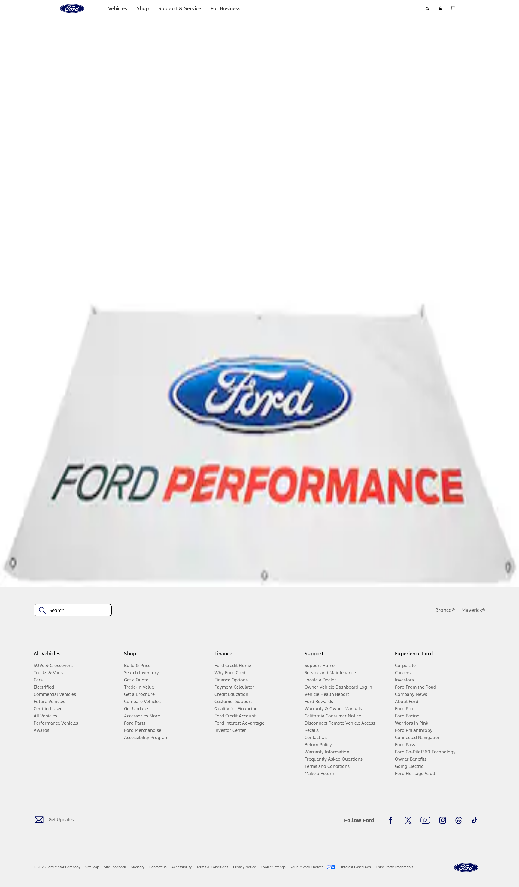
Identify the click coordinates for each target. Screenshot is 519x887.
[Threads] (458, 820)
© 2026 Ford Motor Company (57, 867)
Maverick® (473, 610)
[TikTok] (474, 820)
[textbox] (73, 610)
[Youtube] (425, 820)
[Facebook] (392, 820)
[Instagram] (442, 820)
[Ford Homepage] (466, 867)
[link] (92, 867)
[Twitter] (408, 820)
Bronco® (445, 610)
